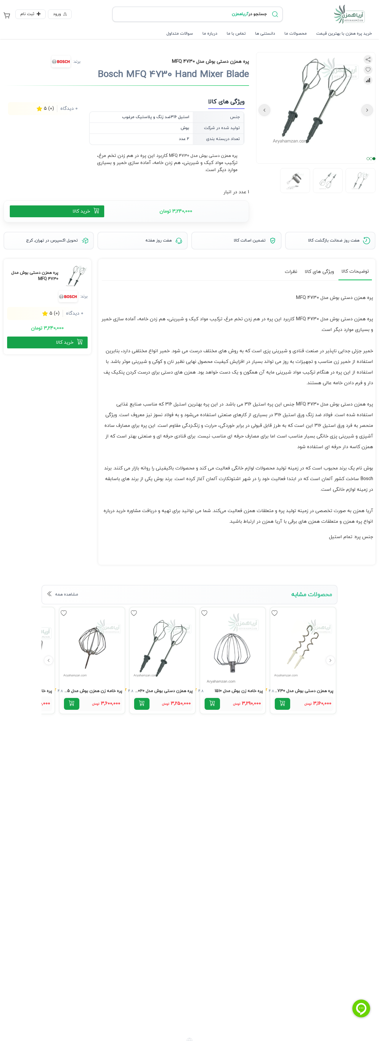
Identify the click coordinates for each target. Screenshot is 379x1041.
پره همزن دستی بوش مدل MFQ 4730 (203, 156)
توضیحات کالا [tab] (355, 271)
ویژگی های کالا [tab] (319, 271)
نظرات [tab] (291, 271)
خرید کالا (81, 211)
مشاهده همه (66, 594)
